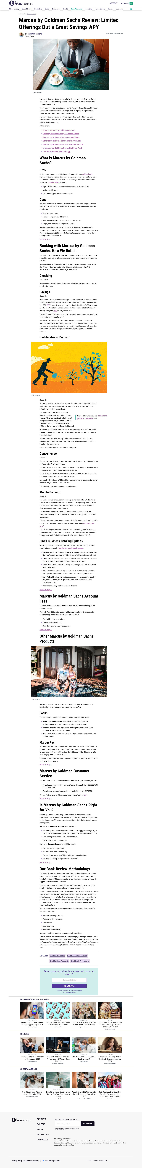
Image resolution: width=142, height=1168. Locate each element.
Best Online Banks (57, 956)
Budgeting (38, 9)
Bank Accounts (76, 9)
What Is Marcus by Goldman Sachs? (59, 130)
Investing (88, 9)
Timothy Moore (35, 34)
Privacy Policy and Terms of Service (25, 1161)
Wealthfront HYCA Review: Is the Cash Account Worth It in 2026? (84, 1094)
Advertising (43, 1134)
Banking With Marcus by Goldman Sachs (61, 134)
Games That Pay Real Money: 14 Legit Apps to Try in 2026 (32, 1023)
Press (40, 1129)
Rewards (126, 3)
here (86, 795)
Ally (55, 311)
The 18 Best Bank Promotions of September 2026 (32, 1058)
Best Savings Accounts (59, 961)
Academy (113, 3)
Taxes (110, 9)
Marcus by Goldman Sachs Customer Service (63, 144)
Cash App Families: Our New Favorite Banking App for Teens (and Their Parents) (110, 1094)
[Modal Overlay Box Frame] (69, 981)
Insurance (119, 9)
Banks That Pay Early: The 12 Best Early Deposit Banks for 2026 (109, 1059)
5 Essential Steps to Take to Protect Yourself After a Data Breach (58, 1059)
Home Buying (100, 9)
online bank (87, 174)
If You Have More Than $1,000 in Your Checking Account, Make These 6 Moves (110, 1024)
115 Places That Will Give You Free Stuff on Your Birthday (84, 1023)
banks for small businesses (71, 548)
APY (49, 305)
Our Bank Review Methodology (56, 151)
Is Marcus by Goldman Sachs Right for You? (62, 148)
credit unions (53, 182)
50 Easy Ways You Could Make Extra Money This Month (58, 1023)
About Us (41, 1119)
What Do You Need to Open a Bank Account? (84, 1058)
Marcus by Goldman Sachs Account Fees (61, 137)
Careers (41, 1124)
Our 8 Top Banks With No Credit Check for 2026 (32, 1093)
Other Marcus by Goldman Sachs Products (62, 141)
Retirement (56, 9)
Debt (47, 9)
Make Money (14, 9)
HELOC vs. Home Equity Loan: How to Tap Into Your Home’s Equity (58, 1094)
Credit (65, 9)
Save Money (26, 9)
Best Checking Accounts (77, 956)
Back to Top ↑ (46, 239)
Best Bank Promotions (80, 961)
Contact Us (42, 1140)
